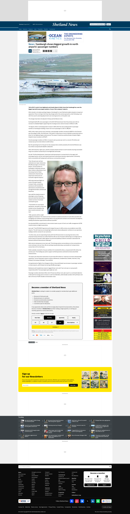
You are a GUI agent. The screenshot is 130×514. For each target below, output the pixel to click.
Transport (47, 472)
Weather (47, 475)
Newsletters (74, 489)
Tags (73, 486)
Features (47, 488)
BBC (59, 480)
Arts (19, 477)
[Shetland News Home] (65, 27)
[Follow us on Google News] (106, 501)
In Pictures (47, 489)
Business (20, 481)
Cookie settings (107, 507)
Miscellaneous (75, 475)
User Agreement (43, 507)
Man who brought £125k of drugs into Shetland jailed (32, 421)
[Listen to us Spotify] (98, 501)
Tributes (47, 491)
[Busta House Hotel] (103, 278)
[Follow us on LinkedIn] (93, 501)
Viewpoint (47, 483)
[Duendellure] (103, 266)
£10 (60, 322)
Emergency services (36, 472)
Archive (74, 484)
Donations (74, 507)
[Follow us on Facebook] (72, 501)
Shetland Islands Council (63, 478)
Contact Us (21, 507)
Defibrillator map (76, 495)
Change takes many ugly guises (102, 420)
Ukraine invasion (48, 474)
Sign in (108, 24)
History (33, 481)
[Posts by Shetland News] (30, 51)
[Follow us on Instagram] (77, 501)
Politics (33, 489)
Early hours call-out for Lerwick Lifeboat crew (79, 421)
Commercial (61, 475)
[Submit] (110, 466)
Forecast (74, 480)
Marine (33, 484)
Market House (61, 482)
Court (19, 491)
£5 (43, 322)
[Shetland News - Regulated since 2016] (24, 501)
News (31, 44)
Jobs (59, 486)
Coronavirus (21, 488)
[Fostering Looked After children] (103, 235)
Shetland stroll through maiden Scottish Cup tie (32, 431)
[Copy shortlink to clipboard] (51, 51)
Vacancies (60, 488)
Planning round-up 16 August (55, 425)
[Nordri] (103, 289)
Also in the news (22, 474)
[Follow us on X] (87, 501)
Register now (90, 485)
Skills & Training (61, 489)
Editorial (47, 485)
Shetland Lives (48, 495)
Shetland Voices (48, 493)
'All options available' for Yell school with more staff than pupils (102, 436)
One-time (37, 317)
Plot (73, 474)
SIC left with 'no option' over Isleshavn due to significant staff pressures (102, 426)
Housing (33, 482)
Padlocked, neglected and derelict (31, 436)
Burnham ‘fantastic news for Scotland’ (78, 426)
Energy (33, 474)
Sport (33, 494)
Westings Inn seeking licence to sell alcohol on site (102, 431)
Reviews (47, 482)
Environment (34, 477)
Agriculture (20, 476)
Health (33, 479)
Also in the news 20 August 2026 (79, 435)
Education (20, 493)
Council (20, 489)
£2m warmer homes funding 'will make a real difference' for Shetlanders (56, 436)
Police (33, 487)
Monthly (49, 317)
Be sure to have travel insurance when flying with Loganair (55, 421)
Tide (73, 482)
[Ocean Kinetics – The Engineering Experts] (55, 36)
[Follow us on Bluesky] (82, 501)
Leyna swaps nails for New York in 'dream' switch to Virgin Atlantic (55, 431)
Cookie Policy (60, 507)
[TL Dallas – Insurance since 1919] (103, 255)
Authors (73, 488)
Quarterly (61, 317)
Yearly (73, 317)
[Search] (110, 29)
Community (20, 484)
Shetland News (36, 50)
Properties (61, 492)
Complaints (68, 507)
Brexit (19, 479)
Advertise (27, 507)
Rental (59, 496)
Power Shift (34, 491)
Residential (60, 494)
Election (20, 495)
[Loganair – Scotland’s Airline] (103, 300)
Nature (33, 486)
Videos (73, 492)
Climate (20, 482)
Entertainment (35, 475)
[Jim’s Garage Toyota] (103, 323)
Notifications (82, 507)
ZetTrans (60, 483)
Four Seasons (61, 472)
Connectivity (21, 486)
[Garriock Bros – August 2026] (103, 334)
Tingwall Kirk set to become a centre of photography (79, 431)
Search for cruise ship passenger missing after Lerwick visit (32, 426)
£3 (35, 322)
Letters (46, 480)
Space (33, 493)
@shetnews (35, 51)
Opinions (47, 478)
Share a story (34, 507)
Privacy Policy (52, 507)
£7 (52, 322)
